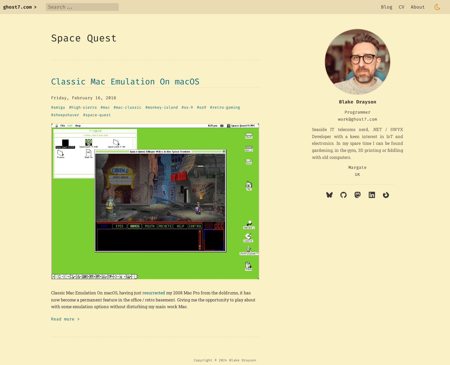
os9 (202, 107)
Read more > (65, 319)
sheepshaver (66, 115)
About (418, 7)
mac (106, 107)
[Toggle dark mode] (437, 7)
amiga (59, 107)
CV (401, 7)
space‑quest (98, 115)
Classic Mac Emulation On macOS (125, 81)
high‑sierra (84, 107)
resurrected (153, 292)
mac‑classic (128, 107)
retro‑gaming (226, 107)
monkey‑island (163, 107)
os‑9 (188, 107)
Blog (386, 7)
